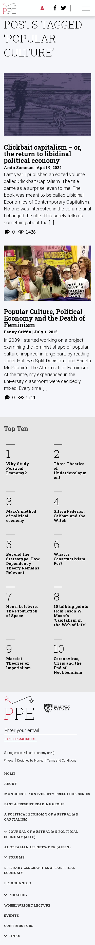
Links (14, 936)
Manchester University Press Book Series (47, 794)
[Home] (9, 8)
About (10, 783)
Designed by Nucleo (30, 760)
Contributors (18, 925)
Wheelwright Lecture (27, 905)
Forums (16, 857)
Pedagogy (18, 895)
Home (9, 773)
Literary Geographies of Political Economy (39, 870)
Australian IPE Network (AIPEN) (37, 847)
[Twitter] (63, 8)
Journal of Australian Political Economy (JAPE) (41, 834)
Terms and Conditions (61, 760)
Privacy (8, 760)
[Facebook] (55, 8)
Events (11, 915)
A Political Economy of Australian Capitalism (41, 817)
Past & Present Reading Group (34, 804)
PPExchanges (17, 883)
